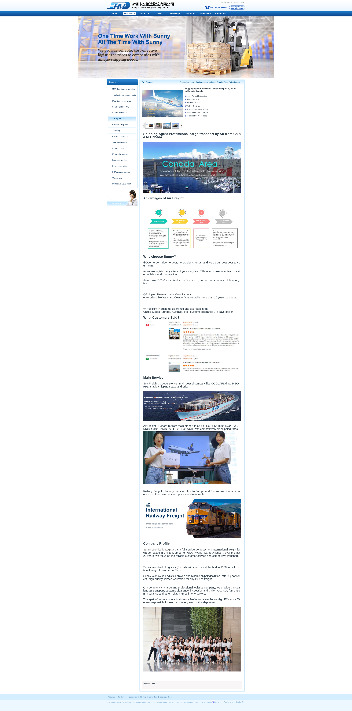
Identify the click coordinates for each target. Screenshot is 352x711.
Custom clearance (120, 136)
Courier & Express (120, 124)
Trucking (116, 130)
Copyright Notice (166, 697)
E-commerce (205, 13)
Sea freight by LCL (120, 113)
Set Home (217, 702)
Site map (143, 697)
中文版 (229, 2)
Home (114, 13)
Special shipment (119, 142)
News (160, 13)
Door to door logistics (121, 101)
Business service (119, 160)
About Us (144, 13)
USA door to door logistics (123, 89)
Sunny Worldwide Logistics (159, 549)
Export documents (120, 154)
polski (243, 2)
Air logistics (118, 119)
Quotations (190, 13)
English (223, 2)
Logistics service (119, 166)
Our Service (129, 13)
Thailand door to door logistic (122, 96)
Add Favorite (228, 702)
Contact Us (220, 13)
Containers (117, 178)
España (236, 2)
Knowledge (175, 13)
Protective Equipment (121, 184)
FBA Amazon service (121, 172)
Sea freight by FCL (120, 107)
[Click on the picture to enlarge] (162, 104)
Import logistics (118, 148)
